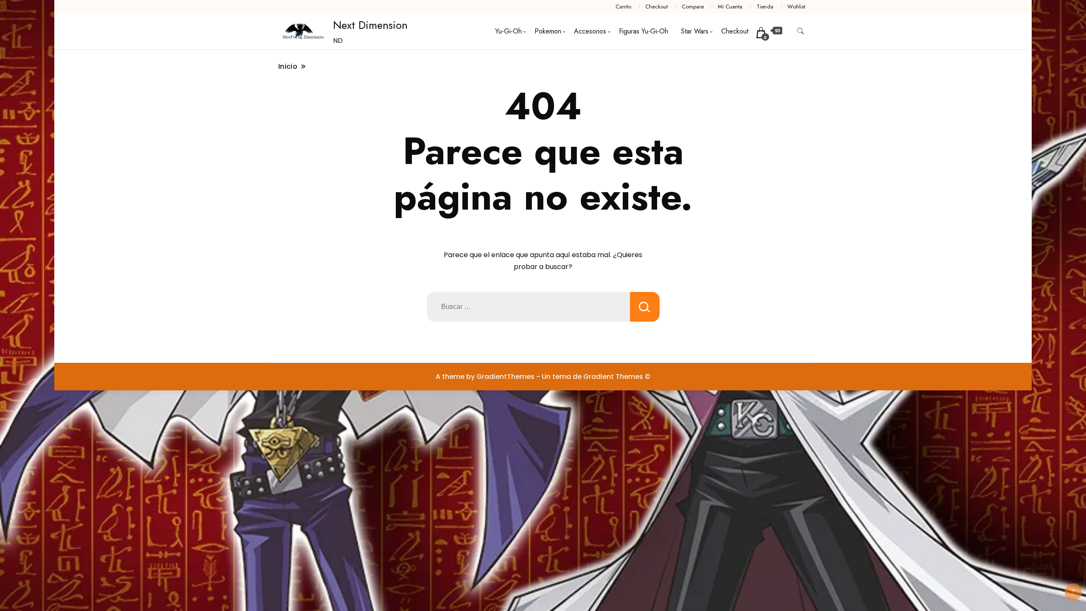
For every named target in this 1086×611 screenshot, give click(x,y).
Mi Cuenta (730, 7)
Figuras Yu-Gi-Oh (643, 31)
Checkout (656, 7)
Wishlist (796, 7)
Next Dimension (370, 25)
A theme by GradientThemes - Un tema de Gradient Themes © (543, 376)
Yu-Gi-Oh (508, 31)
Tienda (764, 7)
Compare (693, 7)
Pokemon (548, 31)
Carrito (623, 7)
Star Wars (694, 31)
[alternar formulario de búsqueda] (800, 31)
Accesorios (590, 31)
